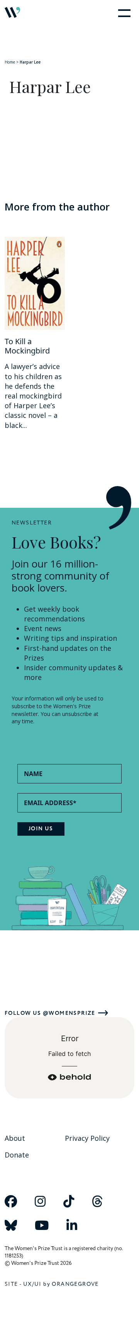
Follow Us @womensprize (50, 1013)
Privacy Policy (87, 1138)
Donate (17, 1154)
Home (10, 62)
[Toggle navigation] (123, 12)
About (15, 1138)
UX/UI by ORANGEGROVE (61, 1284)
